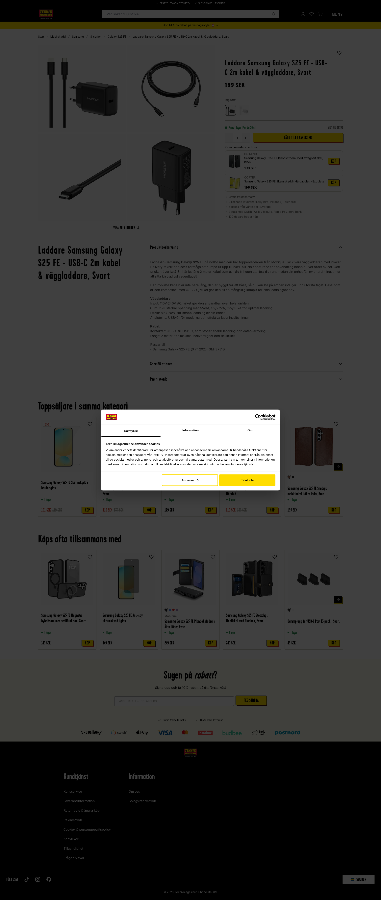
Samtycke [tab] (131, 430)
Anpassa (188, 480)
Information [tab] (190, 430)
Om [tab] (249, 430)
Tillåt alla (247, 480)
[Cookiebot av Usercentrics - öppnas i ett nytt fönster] (258, 417)
